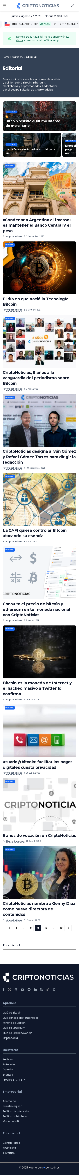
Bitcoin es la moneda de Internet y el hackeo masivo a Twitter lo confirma (37, 688)
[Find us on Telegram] (29, 989)
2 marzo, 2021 (32, 620)
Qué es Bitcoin (12, 1012)
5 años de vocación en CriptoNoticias (39, 835)
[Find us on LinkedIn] (35, 989)
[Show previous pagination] (9, 928)
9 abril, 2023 (31, 389)
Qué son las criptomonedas (20, 1018)
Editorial (31, 57)
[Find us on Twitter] (9, 989)
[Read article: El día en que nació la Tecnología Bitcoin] (39, 267)
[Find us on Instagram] (16, 989)
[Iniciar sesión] (72, 5)
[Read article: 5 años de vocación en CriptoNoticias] (39, 804)
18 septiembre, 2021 (35, 468)
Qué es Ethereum (14, 1028)
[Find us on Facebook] (3, 989)
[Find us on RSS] (41, 989)
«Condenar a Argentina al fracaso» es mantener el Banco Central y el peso (37, 225)
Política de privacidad (16, 1111)
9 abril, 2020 (34, 841)
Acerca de (9, 1101)
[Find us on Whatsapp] (54, 989)
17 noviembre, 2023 (34, 236)
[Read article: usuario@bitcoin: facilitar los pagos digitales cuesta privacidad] (39, 730)
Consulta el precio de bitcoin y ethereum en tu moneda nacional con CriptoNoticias (36, 609)
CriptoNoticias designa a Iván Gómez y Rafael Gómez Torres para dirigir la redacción (39, 457)
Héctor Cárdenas (15, 841)
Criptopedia (10, 1038)
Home (6, 57)
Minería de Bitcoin (14, 1023)
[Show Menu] (4, 5)
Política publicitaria (15, 1116)
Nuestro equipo (12, 1106)
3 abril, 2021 (31, 541)
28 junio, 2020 (32, 773)
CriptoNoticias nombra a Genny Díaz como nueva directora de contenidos (39, 909)
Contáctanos (11, 1143)
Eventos (8, 1074)
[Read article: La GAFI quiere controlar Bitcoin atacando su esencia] (39, 499)
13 (61, 928)
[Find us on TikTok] (47, 990)
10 (46, 928)
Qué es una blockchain (17, 1033)
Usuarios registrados (20, 117)
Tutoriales (9, 1064)
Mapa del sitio (11, 1121)
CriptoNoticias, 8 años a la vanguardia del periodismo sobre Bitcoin (36, 378)
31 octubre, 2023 (33, 309)
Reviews (8, 1059)
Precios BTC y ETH (14, 1079)
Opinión (8, 1069)
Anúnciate (9, 1148)
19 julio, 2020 (32, 699)
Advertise (9, 1153)
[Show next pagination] (69, 928)
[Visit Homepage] (37, 5)
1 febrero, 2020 (32, 920)
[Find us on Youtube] (22, 989)
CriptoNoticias (14, 236)
